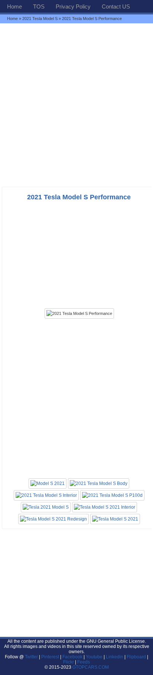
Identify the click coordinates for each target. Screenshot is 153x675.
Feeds (83, 662)
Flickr (68, 662)
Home (14, 6)
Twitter (32, 656)
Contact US (116, 6)
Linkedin (114, 656)
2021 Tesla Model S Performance (79, 197)
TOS (39, 6)
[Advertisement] (76, 105)
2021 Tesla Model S (40, 18)
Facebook (72, 656)
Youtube (94, 656)
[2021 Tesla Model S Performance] (79, 313)
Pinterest (50, 656)
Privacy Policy (73, 6)
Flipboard (136, 656)
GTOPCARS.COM (90, 667)
